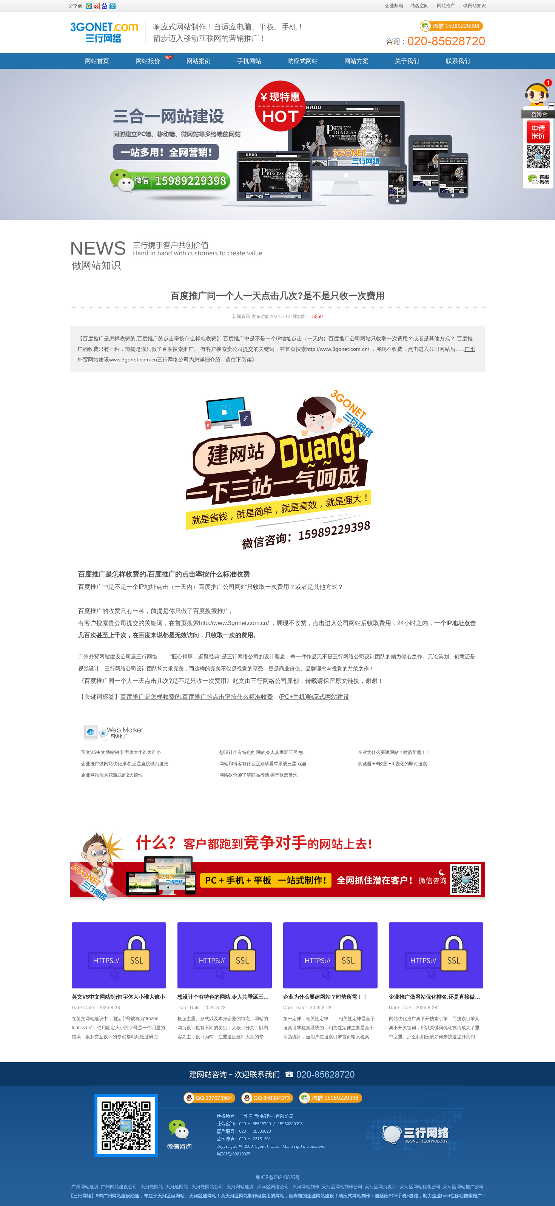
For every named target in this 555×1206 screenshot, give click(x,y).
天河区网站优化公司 (420, 1186)
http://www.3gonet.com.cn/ (234, 623)
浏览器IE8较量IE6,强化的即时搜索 (392, 763)
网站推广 (446, 5)
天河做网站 (151, 1186)
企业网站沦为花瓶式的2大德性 (112, 775)
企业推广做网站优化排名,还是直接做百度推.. (126, 763)
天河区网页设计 (380, 1186)
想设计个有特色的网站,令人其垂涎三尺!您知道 (224, 997)
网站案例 (199, 61)
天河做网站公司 (207, 1186)
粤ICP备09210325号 (278, 1177)
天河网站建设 (240, 1186)
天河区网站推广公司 (463, 1186)
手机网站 (249, 61)
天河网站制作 (305, 1186)
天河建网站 (176, 1186)
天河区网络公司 (273, 1186)
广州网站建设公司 (119, 1186)
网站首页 (97, 61)
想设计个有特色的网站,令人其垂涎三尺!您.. (262, 752)
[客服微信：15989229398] (538, 179)
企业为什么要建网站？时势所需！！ (394, 752)
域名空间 (419, 5)
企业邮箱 (394, 5)
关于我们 (407, 61)
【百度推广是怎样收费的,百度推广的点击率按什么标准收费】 (149, 338)
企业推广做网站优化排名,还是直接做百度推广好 (434, 997)
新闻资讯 (241, 316)
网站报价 (148, 61)
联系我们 (458, 61)
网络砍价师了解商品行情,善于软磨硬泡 (258, 775)
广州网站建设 (85, 1186)
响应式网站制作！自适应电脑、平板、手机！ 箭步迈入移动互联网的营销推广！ (228, 32)
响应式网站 (303, 61)
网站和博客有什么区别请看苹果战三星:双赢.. (264, 763)
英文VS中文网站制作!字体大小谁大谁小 (121, 752)
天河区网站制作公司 (342, 1186)
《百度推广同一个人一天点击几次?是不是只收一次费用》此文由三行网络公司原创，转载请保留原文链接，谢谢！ (231, 681)
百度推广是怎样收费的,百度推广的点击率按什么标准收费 (164, 574)
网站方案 (356, 61)
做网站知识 (474, 5)
